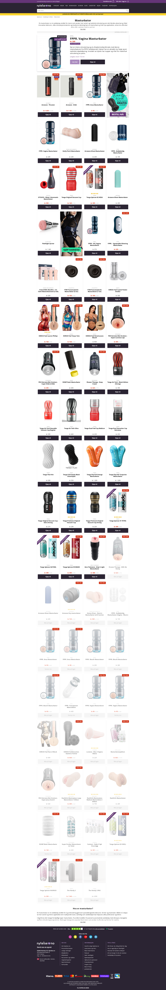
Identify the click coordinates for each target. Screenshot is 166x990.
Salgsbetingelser (66, 960)
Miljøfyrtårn (64, 953)
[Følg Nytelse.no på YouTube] (85, 938)
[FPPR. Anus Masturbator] (95, 74)
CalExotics (71, 288)
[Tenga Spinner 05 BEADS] (71, 536)
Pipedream (118, 334)
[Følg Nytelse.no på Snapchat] (75, 938)
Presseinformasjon (66, 948)
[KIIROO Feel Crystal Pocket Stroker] (118, 259)
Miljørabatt (64, 955)
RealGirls (71, 796)
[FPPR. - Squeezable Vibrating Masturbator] (118, 212)
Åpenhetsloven (65, 962)
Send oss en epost (44, 947)
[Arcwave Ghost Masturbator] (95, 120)
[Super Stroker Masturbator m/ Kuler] (71, 813)
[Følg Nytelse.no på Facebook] (80, 938)
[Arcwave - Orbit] (71, 74)
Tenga (71, 195)
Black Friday (88, 967)
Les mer (75, 62)
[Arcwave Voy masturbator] (71, 582)
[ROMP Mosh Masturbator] (48, 813)
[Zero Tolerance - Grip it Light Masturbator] (95, 536)
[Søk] (127, 11)
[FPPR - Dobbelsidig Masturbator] (118, 120)
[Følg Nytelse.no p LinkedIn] (95, 938)
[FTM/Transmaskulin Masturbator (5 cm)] (71, 259)
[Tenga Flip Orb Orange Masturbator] (95, 443)
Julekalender (88, 969)
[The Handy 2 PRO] (95, 859)
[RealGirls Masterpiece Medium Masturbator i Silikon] (95, 767)
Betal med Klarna (89, 950)
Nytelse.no (118, 750)
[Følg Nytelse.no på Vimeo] (90, 938)
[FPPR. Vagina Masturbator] (52, 36)
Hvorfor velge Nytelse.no (91, 946)
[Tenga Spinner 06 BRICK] (48, 859)
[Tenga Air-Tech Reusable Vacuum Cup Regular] (48, 397)
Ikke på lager (118, 577)
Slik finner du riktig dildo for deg (117, 946)
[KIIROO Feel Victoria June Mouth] (95, 305)
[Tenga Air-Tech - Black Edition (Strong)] (118, 351)
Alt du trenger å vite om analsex (116, 953)
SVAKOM (95, 842)
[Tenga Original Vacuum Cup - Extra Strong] (48, 490)
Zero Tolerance (95, 565)
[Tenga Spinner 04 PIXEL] (48, 536)
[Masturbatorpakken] (118, 721)
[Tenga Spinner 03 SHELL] (118, 813)
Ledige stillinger (66, 950)
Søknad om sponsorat (90, 960)
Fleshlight (48, 241)
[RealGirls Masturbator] (118, 767)
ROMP (71, 380)
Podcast (86, 953)
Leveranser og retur (90, 948)
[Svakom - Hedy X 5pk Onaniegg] (95, 813)
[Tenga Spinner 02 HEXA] (95, 166)
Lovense (95, 750)
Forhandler (64, 964)
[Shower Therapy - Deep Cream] (95, 351)
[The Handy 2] (71, 859)
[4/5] (48, 332)
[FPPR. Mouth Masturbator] (95, 628)
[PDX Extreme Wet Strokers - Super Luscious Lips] (118, 305)
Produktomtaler (89, 962)
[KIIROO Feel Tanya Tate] (71, 305)
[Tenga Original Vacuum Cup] (71, 166)
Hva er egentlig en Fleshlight (115, 948)
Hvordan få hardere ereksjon (115, 950)
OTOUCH (48, 195)
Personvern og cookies (68, 957)
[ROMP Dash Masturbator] (71, 351)
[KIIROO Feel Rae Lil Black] (48, 721)
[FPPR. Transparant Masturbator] (71, 675)
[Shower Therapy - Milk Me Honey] (118, 536)
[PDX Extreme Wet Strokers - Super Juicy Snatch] (48, 767)
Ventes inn (48, 669)
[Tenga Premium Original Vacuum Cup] (71, 490)
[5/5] (94, 194)
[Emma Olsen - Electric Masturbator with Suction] (95, 582)
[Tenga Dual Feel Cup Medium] (95, 397)
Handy (71, 888)
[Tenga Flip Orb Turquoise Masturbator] (118, 443)
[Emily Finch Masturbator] (71, 120)
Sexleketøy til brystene (114, 955)
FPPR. (94, 103)
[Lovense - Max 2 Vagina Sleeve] (95, 721)
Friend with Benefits (71, 149)
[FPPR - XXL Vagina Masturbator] (95, 212)
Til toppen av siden (83, 988)
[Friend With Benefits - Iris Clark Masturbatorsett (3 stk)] (48, 259)
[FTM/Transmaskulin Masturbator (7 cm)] (95, 259)
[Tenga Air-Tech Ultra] (71, 397)
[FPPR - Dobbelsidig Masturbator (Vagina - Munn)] (118, 582)
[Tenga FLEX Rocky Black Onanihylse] (71, 443)
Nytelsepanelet (88, 957)
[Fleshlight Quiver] (48, 212)
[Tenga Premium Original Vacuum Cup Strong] (95, 490)
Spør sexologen (88, 955)
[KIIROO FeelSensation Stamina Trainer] (71, 721)
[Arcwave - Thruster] (48, 74)
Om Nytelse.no (65, 946)
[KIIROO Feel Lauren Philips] (48, 305)
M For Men (71, 842)
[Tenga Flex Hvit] (48, 443)
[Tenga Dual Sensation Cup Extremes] (118, 397)
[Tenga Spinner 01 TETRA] (118, 490)
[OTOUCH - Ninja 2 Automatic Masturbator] (48, 166)
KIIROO (117, 288)
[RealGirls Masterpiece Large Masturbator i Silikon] (71, 767)
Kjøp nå (92, 62)
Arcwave (48, 103)
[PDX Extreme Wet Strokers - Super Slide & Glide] (48, 351)
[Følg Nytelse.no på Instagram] (70, 938)
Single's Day (88, 964)
